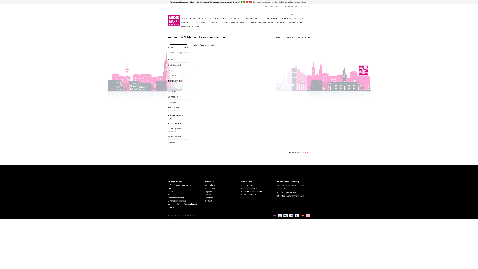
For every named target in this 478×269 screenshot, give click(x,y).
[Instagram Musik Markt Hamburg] (241, 170)
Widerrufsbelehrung (176, 198)
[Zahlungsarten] (274, 215)
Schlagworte (289, 37)
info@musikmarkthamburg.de (293, 196)
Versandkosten (305, 152)
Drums (223, 18)
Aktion (196, 18)
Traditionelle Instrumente (194, 22)
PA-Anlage (298, 18)
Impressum (172, 191)
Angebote (208, 191)
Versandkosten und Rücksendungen (182, 204)
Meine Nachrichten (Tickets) (252, 191)
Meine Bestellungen (249, 188)
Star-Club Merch (248, 22)
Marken (195, 26)
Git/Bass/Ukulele (210, 18)
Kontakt (171, 207)
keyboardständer (303, 37)
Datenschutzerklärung (177, 201)
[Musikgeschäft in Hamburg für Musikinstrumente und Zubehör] (174, 21)
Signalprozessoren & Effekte (223, 22)
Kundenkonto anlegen (250, 185)
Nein (249, 2)
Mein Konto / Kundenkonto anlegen (297, 6)
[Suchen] (291, 15)
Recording (272, 18)
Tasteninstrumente (251, 18)
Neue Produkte (211, 188)
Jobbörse (185, 26)
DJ (264, 18)
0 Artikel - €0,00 (274, 6)
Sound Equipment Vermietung (272, 22)
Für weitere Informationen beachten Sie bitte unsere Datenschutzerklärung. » (280, 2)
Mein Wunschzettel (248, 194)
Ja (243, 2)
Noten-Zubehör (296, 22)
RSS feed (208, 201)
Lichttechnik (285, 18)
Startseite (186, 18)
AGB (170, 194)
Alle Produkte (210, 185)
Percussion (233, 18)
